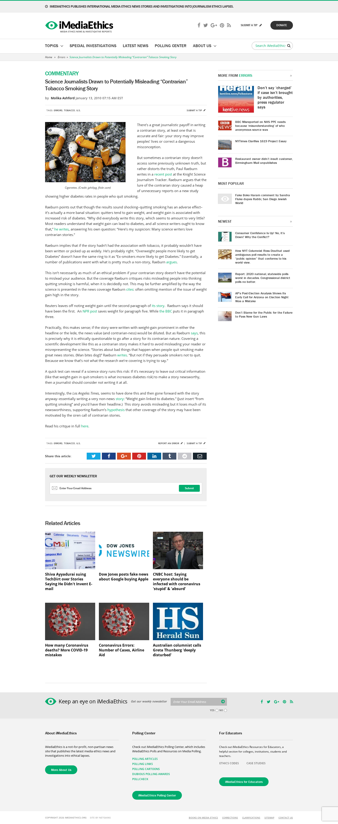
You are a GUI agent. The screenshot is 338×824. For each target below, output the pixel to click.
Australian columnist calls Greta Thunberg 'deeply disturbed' (177, 650)
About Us (202, 45)
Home (48, 57)
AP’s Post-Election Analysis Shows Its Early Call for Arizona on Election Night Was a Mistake (262, 297)
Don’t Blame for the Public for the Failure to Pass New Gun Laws (263, 314)
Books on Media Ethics (203, 817)
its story (158, 305)
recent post (163, 174)
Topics (51, 45)
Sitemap (269, 817)
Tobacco (69, 110)
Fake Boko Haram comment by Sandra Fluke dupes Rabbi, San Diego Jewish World (262, 199)
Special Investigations (93, 45)
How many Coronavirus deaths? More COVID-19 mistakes (66, 650)
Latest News (135, 45)
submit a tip (249, 25)
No (221, 710)
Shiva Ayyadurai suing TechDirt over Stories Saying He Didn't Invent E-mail (68, 581)
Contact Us (285, 817)
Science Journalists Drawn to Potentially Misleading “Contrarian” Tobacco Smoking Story (123, 57)
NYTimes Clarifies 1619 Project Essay (260, 141)
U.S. (78, 110)
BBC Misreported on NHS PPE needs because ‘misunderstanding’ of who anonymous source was (260, 126)
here (84, 426)
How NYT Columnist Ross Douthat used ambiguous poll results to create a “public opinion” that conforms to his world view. (262, 256)
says (194, 333)
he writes (61, 229)
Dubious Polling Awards (151, 774)
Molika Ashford (63, 98)
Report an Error (169, 443)
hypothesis (116, 409)
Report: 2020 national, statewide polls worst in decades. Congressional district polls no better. (262, 278)
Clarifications (251, 817)
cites (129, 289)
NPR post (90, 311)
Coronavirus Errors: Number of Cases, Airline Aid (121, 650)
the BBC (165, 311)
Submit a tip (195, 110)
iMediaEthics (80, 26)
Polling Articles (145, 759)
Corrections (230, 817)
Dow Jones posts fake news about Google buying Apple (123, 577)
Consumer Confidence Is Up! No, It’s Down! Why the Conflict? (260, 235)
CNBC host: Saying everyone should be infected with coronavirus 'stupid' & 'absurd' (176, 581)
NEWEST (225, 221)
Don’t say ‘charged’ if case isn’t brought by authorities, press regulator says (275, 97)
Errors (61, 57)
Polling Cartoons (146, 769)
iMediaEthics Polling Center (157, 795)
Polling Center (170, 45)
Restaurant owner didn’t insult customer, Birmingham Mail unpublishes (264, 161)
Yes (212, 710)
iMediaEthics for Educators (244, 782)
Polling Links (142, 764)
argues (171, 262)
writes (122, 355)
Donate (281, 25)
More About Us (61, 770)
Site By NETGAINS (100, 817)
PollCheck (140, 779)
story (120, 398)
